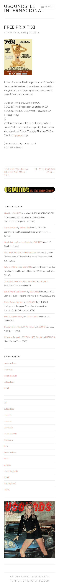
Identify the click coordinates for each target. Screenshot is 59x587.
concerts (7, 415)
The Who (44, 170)
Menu (49, 6)
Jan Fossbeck (32, 316)
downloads (8, 427)
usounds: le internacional (24, 8)
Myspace (18, 135)
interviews (8, 369)
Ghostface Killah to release (16, 172)
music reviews (10, 363)
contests (7, 421)
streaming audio (11, 471)
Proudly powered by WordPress (29, 576)
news (19, 147)
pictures (7, 465)
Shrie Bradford (30, 252)
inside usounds (10, 376)
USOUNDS (34, 32)
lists (6, 446)
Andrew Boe (24, 227)
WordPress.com (39, 581)
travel (6, 388)
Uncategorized (10, 483)
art (5, 402)
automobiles (9, 382)
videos (6, 489)
